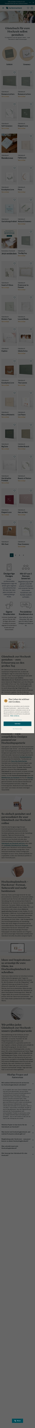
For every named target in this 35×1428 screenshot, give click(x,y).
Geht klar (17, 723)
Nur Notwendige (17, 729)
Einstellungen (17, 719)
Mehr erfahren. (14, 716)
